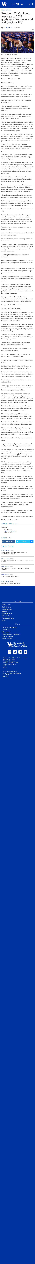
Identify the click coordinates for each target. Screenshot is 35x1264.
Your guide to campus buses (9, 576)
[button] (32, 4)
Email (4, 666)
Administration (6, 632)
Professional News (8, 618)
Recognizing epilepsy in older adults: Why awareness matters (17, 561)
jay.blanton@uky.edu (10, 531)
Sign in (5, 667)
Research (5, 611)
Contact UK (5, 630)
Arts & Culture (6, 616)
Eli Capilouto (8, 28)
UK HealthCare (7, 609)
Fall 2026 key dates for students (10, 583)
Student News (6, 607)
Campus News (6, 10)
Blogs (3, 620)
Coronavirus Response (9, 627)
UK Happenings (7, 614)
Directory (5, 676)
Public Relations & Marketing (11, 634)
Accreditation (6, 675)
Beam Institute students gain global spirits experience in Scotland (14, 553)
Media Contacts (7, 639)
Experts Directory (7, 636)
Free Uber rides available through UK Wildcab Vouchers (15, 569)
